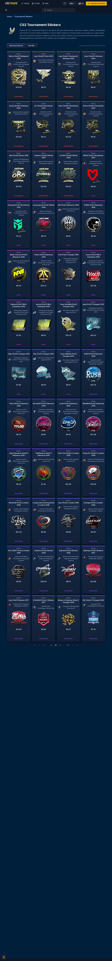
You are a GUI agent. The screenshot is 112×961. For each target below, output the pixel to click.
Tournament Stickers (23, 16)
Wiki (46, 3)
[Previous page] (39, 645)
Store (37, 3)
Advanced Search (16, 45)
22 (51, 645)
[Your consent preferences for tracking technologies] (4, 957)
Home (9, 16)
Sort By (32, 45)
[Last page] (77, 645)
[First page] (35, 645)
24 (60, 645)
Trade (26, 3)
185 (67, 645)
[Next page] (73, 645)
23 (56, 645)
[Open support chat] (64, 3)
